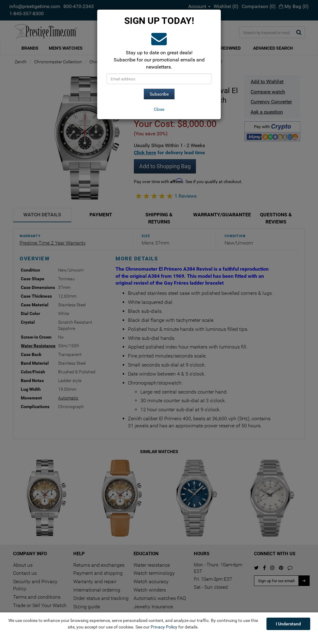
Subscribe (159, 94)
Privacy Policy (164, 626)
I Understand (288, 623)
